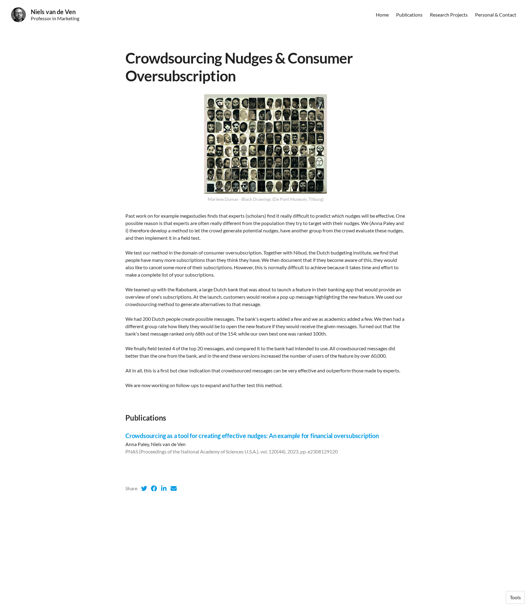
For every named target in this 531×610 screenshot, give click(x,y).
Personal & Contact (495, 14)
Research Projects (449, 14)
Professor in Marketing (55, 18)
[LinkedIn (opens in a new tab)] (164, 488)
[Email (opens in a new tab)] (174, 488)
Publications (409, 14)
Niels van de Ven (53, 11)
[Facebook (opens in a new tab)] (154, 488)
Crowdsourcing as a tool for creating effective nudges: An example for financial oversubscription (252, 435)
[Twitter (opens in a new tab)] (144, 488)
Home (382, 14)
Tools (515, 597)
